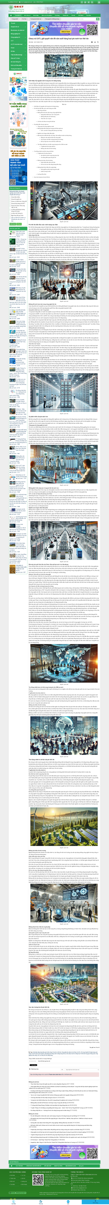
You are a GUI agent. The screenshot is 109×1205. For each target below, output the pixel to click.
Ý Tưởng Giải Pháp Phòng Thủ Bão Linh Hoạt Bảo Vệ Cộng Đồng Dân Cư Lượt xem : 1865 (18, 441)
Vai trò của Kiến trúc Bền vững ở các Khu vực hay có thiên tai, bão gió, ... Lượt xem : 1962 (18, 403)
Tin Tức (23, 1175)
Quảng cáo (24, 1181)
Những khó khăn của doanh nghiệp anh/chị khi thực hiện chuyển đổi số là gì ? (17, 193)
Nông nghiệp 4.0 (15, 33)
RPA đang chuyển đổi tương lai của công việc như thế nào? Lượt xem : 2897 (18, 291)
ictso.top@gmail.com (26, 2)
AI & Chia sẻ (27, 15)
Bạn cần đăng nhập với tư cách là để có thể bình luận (51, 1074)
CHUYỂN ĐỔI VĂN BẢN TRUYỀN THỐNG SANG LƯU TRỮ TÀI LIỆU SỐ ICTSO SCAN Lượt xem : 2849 (18, 314)
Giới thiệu (80, 15)
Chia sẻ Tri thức (15, 58)
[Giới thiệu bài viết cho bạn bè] (92, 42)
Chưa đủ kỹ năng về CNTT (18, 203)
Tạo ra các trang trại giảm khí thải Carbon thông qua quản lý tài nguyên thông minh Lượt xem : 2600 (18, 325)
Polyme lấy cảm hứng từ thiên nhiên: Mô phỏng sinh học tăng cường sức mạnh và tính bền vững (56, 1129)
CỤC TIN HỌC (19, 1165)
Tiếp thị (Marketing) (16, 54)
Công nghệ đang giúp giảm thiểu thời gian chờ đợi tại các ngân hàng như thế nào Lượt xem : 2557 (18, 353)
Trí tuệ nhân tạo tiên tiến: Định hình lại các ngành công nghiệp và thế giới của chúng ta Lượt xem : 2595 (18, 334)
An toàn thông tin (16, 61)
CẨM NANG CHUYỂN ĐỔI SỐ (33, 1165)
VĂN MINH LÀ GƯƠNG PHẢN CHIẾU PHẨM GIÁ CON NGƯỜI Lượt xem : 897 (21, 569)
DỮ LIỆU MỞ (47, 1165)
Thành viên (65, 15)
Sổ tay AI (81, 1165)
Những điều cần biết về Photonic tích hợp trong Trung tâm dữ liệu (49, 1102)
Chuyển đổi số (15, 26)
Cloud (12, 47)
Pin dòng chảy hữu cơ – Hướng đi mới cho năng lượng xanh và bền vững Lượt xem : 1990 (18, 394)
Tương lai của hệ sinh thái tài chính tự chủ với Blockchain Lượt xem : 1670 (18, 511)
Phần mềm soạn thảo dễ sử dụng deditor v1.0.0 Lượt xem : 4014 (18, 234)
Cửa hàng (57, 15)
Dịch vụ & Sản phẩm (47, 15)
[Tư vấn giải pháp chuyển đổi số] (18, 114)
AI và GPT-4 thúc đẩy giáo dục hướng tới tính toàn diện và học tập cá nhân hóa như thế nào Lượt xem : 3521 (18, 253)
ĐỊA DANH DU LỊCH (71, 1165)
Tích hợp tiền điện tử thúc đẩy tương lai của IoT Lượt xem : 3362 (18, 271)
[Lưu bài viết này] (98, 42)
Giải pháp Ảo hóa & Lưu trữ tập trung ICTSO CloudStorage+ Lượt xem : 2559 (18, 343)
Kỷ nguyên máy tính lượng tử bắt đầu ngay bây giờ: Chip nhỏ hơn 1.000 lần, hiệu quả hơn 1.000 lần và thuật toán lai (61, 1118)
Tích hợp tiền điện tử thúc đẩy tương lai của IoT (44, 1097)
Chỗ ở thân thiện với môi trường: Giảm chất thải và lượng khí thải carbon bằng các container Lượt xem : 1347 (18, 547)
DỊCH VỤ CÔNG (58, 1165)
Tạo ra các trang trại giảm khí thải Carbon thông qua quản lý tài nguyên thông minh (53, 1095)
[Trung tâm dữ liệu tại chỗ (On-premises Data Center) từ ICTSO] (18, 172)
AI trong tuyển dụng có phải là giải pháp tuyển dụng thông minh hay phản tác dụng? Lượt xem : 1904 (18, 433)
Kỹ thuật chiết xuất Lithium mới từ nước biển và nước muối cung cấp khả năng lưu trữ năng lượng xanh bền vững (61, 1125)
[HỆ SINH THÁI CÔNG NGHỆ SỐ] (38, 1180)
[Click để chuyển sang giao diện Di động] (14, 1199)
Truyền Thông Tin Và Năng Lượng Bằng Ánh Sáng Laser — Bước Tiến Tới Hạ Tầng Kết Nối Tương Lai (58, 1108)
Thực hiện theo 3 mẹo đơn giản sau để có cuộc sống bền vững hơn (49, 1084)
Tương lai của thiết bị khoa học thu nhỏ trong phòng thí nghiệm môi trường (51, 1100)
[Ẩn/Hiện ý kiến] (62, 1069)
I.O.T (12, 40)
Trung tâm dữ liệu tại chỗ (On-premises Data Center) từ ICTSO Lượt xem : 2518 (18, 362)
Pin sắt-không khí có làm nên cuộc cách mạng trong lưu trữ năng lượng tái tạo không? (54, 1116)
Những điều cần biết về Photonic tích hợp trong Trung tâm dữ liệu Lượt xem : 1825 (17, 459)
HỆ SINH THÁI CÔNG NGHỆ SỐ (42, 1172)
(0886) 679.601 (14, 2)
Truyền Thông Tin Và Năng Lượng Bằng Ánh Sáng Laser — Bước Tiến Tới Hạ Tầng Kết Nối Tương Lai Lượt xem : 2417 (18, 372)
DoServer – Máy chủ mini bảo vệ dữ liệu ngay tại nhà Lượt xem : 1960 (21, 411)
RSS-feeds (24, 1184)
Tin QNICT (18, 15)
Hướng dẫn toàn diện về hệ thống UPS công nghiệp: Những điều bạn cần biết (51, 1122)
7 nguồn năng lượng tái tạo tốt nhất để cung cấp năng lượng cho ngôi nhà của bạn (53, 1134)
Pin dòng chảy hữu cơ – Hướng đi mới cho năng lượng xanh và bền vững (50, 1110)
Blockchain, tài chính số (17, 30)
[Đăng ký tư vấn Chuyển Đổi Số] (64, 28)
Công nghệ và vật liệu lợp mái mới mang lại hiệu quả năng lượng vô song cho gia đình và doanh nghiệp (58, 1132)
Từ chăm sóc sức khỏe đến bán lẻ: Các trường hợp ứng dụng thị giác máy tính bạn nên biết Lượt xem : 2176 (18, 384)
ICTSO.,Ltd (54, 1194)
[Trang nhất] (11, 15)
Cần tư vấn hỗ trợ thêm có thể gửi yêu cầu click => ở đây (18, 219)
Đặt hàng (95, 1203)
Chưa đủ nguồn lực (16, 199)
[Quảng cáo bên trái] (18, 86)
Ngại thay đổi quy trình (17, 215)
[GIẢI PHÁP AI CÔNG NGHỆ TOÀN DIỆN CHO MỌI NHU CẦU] (18, 142)
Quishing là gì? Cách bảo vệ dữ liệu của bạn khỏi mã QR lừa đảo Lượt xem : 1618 (18, 519)
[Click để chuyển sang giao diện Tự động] (11, 1199)
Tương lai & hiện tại (16, 68)
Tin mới (13, 23)
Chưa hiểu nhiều (15, 197)
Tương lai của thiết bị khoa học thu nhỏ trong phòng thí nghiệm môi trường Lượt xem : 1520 (18, 537)
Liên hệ (73, 15)
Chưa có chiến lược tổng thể (19, 201)
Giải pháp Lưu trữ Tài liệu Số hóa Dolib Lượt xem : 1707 (21, 476)
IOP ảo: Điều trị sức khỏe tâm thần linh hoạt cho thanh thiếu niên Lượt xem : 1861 (18, 450)
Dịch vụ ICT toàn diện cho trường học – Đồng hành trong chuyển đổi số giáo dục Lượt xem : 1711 (17, 469)
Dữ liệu (13, 51)
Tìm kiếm (88, 15)
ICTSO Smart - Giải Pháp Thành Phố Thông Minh (44, 1139)
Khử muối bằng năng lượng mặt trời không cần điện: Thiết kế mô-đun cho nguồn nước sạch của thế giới (59, 1137)
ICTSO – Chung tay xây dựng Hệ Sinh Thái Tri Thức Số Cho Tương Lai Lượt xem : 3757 (18, 243)
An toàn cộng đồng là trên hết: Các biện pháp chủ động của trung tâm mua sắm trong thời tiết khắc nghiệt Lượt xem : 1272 (18, 559)
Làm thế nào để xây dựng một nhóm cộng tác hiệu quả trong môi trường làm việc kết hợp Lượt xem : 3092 (18, 281)
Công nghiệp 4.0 (15, 37)
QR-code (13, 1192)
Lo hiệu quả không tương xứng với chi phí (18, 210)
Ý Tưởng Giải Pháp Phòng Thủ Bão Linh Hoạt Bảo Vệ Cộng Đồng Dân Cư (50, 1105)
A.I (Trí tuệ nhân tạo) (16, 44)
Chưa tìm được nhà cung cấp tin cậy (18, 206)
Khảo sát (12, 1181)
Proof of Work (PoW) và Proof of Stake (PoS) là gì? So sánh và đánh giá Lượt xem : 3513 (18, 263)
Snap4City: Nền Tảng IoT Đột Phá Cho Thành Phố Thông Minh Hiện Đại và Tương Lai (54, 1142)
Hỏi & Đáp (35, 15)
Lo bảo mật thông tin (17, 213)
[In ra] (95, 42)
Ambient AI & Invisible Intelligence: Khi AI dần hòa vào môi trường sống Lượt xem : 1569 (18, 528)
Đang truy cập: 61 (21, 1192)
